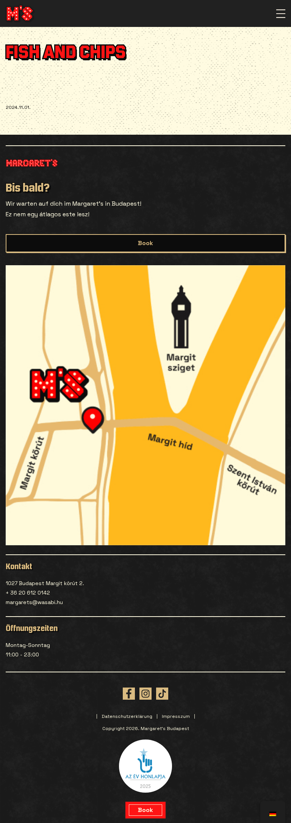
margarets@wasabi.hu (34, 602)
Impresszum (176, 716)
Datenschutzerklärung (127, 716)
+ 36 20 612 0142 (28, 592)
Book (145, 243)
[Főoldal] (20, 13)
